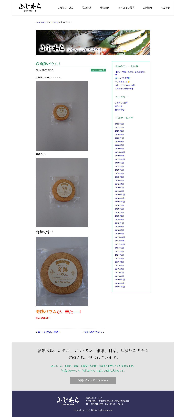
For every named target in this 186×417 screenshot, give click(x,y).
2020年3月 (119, 142)
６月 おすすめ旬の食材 (125, 85)
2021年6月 (119, 124)
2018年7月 (119, 212)
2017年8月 (119, 251)
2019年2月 (119, 188)
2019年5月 (119, 177)
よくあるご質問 (126, 7)
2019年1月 (119, 191)
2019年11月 (120, 156)
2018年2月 (119, 230)
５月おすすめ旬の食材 (124, 89)
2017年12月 (120, 237)
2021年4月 (119, 127)
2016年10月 (120, 287)
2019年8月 (119, 166)
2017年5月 (119, 262)
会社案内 (104, 7)
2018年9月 (119, 205)
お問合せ (147, 7)
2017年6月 (119, 258)
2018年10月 (120, 202)
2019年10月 (120, 159)
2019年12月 (120, 152)
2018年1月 (119, 234)
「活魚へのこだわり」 (92, 332)
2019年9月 (119, 163)
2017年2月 (119, 273)
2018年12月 (120, 195)
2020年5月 (119, 134)
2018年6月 (119, 216)
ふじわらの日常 (121, 103)
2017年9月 (119, 248)
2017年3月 (119, 269)
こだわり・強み (66, 7)
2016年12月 (120, 280)
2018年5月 (119, 219)
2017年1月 (119, 276)
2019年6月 (119, 173)
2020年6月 (119, 131)
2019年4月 (119, 181)
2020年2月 (119, 145)
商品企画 (118, 106)
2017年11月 (120, 241)
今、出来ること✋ (122, 82)
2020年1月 (119, 149)
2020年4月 (119, 138)
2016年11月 (120, 283)
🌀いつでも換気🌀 (122, 78)
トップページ (42, 22)
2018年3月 (119, 227)
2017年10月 (120, 244)
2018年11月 (120, 198)
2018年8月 (119, 209)
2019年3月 (119, 184)
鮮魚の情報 (119, 110)
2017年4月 (119, 266)
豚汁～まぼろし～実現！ (49, 332)
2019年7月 (119, 170)
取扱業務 (86, 7)
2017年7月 (119, 255)
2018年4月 (119, 223)
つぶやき (165, 7)
